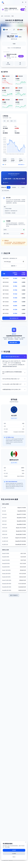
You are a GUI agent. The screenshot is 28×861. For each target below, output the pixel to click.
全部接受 (14, 850)
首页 (2, 16)
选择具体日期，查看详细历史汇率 (10, 258)
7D (4, 121)
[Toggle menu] (25, 2)
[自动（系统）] (25, 10)
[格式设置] (25, 6)
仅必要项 (14, 853)
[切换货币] (14, 29)
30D (8, 121)
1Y (14, 121)
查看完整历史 (21, 164)
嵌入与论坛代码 (5, 190)
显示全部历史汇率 (14, 318)
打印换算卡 (15, 595)
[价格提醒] (22, 2)
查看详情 (13, 266)
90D (11, 121)
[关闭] (25, 842)
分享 (9, 187)
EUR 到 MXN (7, 16)
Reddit (23, 187)
